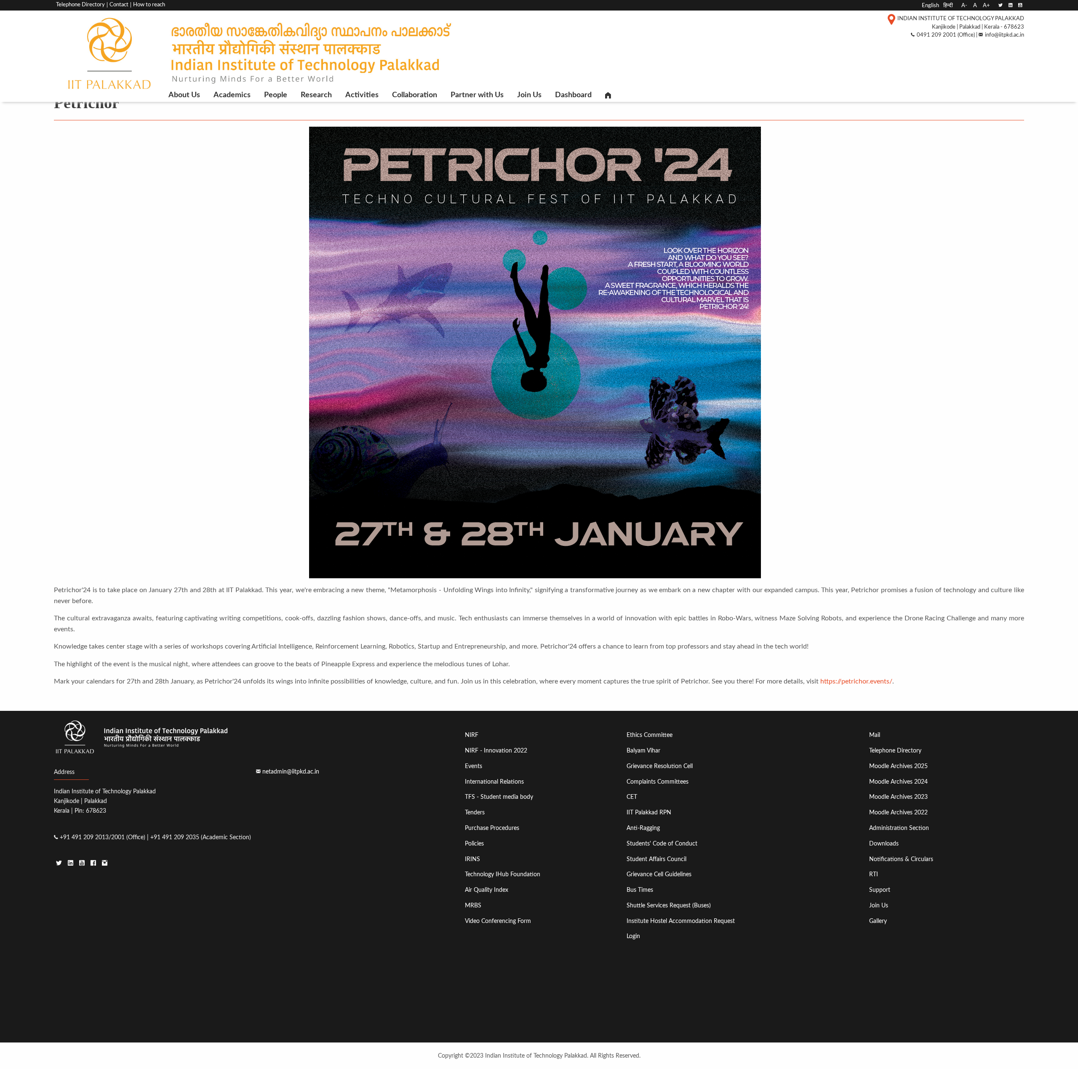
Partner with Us (477, 95)
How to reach (149, 5)
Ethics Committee (649, 735)
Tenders (475, 812)
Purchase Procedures (492, 828)
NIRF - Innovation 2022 (496, 750)
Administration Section (899, 828)
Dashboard (573, 95)
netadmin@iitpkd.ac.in (290, 772)
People (275, 95)
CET (632, 797)
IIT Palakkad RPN (649, 812)
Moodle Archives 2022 (898, 812)
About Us (184, 95)
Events (473, 766)
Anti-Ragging (643, 828)
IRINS (472, 859)
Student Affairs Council (656, 859)
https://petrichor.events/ (856, 681)
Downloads (884, 843)
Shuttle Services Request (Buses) (669, 905)
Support (879, 890)
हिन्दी (948, 5)
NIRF (471, 735)
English (930, 5)
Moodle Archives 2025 (898, 766)
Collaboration (414, 95)
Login (633, 936)
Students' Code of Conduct (662, 843)
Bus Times (640, 890)
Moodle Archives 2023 (898, 797)
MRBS (473, 905)
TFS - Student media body (499, 797)
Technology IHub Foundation (502, 874)
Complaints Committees (657, 782)
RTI (873, 874)
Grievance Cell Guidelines (659, 874)
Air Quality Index (486, 890)
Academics (232, 95)
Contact (118, 5)
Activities (362, 95)
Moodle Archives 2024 (898, 782)
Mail (874, 735)
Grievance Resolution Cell (660, 766)
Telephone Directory (80, 5)
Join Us (529, 95)
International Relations (494, 782)
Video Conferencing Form (498, 921)
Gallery (878, 921)
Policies (474, 843)
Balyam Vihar (643, 750)
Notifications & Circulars (901, 859)
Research (316, 95)
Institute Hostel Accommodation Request (681, 921)
